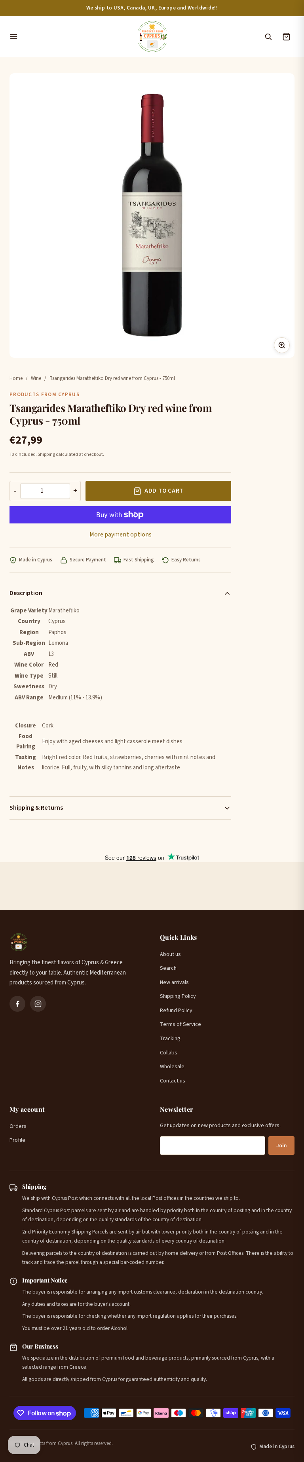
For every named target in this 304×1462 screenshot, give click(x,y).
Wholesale (172, 1067)
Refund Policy (176, 1010)
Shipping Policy (178, 996)
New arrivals (174, 982)
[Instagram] (38, 1004)
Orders (18, 1126)
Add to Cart (163, 491)
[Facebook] (17, 1004)
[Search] (268, 36)
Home (16, 378)
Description (26, 593)
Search (168, 968)
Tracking (170, 1039)
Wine (36, 378)
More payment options (120, 534)
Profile (17, 1140)
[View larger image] (282, 345)
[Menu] (69, 36)
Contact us (172, 1081)
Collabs (168, 1053)
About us (170, 954)
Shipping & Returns (36, 807)
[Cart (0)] (286, 36)
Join (281, 1145)
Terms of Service (180, 1024)
